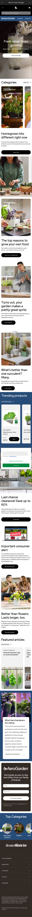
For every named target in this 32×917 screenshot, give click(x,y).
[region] (16, 458)
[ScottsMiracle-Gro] (16, 7)
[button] (2, 2)
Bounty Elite (7, 432)
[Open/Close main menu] (2, 7)
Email (5, 786)
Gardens (20, 18)
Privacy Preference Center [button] (8, 903)
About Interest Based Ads (8, 898)
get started (8, 322)
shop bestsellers (10, 632)
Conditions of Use (7, 805)
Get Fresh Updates (16, 798)
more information (10, 566)
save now (16, 519)
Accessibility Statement (21, 898)
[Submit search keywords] (3, 13)
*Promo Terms (19, 903)
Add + (13, 439)
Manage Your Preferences (16, 461)
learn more (8, 388)
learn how (16, 152)
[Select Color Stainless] (18, 430)
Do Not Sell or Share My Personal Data (11, 897)
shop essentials (16, 55)
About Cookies (24, 897)
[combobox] (16, 13)
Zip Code (7, 792)
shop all (25, 82)
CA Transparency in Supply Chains (10, 900)
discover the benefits (11, 255)
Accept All (16, 465)
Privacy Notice (21, 803)
